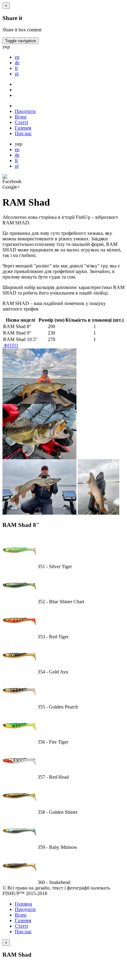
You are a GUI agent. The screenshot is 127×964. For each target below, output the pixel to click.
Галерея (23, 128)
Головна (23, 903)
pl (16, 166)
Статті (21, 122)
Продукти (25, 111)
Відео (21, 116)
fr (16, 160)
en (17, 149)
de (17, 155)
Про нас (23, 133)
